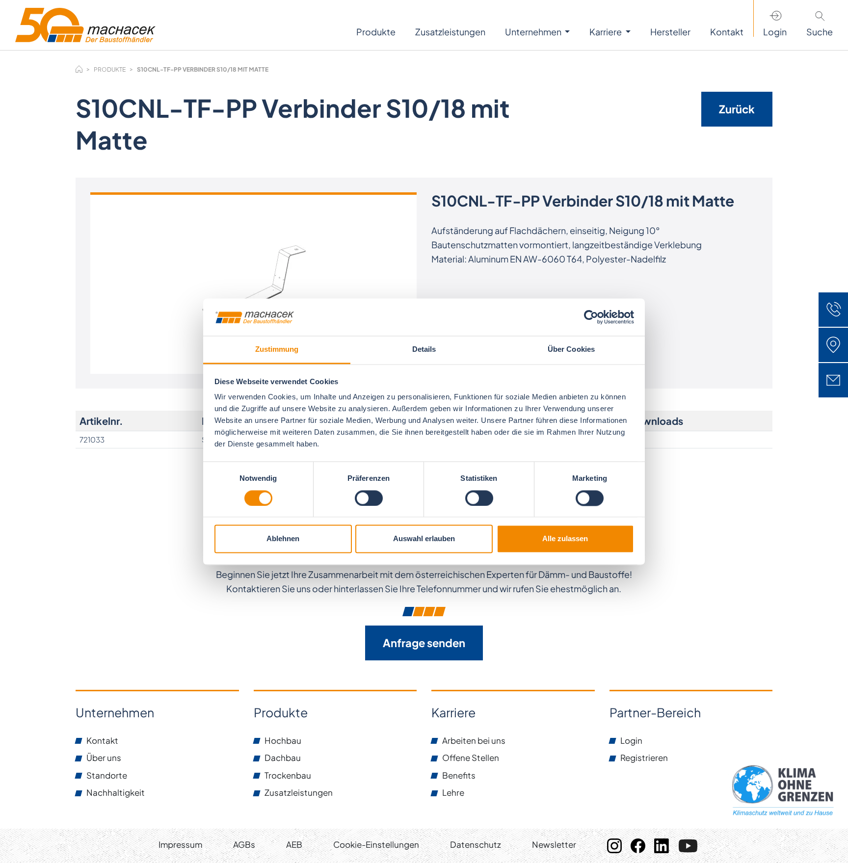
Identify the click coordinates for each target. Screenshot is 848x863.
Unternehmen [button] (534, 31)
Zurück (737, 109)
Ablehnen (282, 539)
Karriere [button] (606, 31)
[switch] (369, 498)
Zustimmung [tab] (277, 349)
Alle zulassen (565, 539)
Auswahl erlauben (424, 539)
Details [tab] (424, 349)
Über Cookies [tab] (571, 349)
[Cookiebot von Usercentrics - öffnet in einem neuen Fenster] (591, 317)
